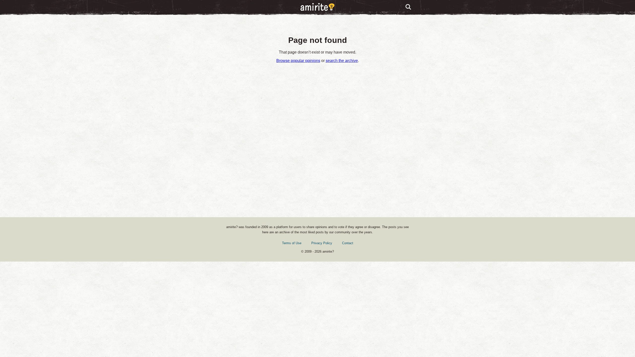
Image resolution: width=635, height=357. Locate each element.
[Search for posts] (408, 7)
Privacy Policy (321, 243)
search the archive (342, 61)
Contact (347, 243)
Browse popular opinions (298, 61)
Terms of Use (291, 243)
